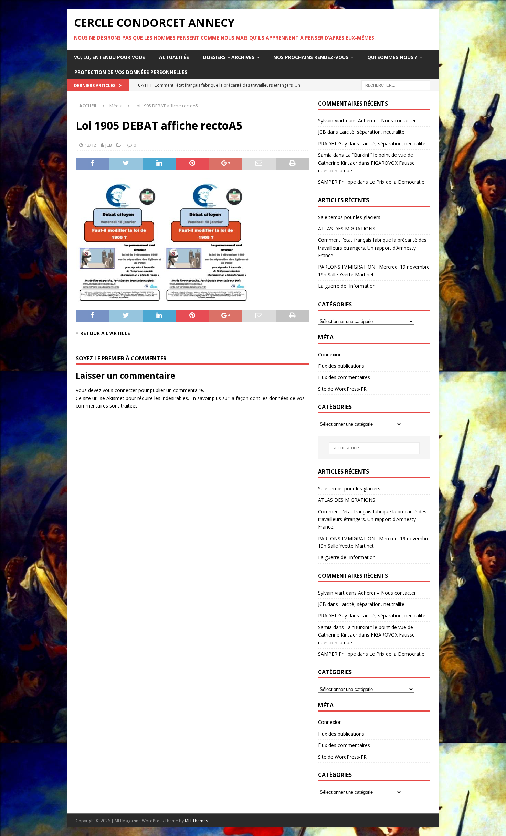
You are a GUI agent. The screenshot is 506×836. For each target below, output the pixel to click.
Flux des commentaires (344, 377)
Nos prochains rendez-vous (310, 57)
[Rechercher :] (395, 85)
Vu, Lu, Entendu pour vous (109, 57)
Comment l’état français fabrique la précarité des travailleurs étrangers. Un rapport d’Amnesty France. (372, 248)
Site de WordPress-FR (342, 389)
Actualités (174, 57)
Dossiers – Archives (228, 57)
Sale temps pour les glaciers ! (350, 217)
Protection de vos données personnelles (130, 72)
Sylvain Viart (331, 120)
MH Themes (196, 821)
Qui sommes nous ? (392, 57)
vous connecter (120, 390)
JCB (108, 145)
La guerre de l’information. (347, 286)
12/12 (90, 145)
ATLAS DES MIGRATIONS (346, 228)
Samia (325, 155)
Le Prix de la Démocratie (396, 181)
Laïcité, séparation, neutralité (371, 132)
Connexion (330, 354)
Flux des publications (341, 365)
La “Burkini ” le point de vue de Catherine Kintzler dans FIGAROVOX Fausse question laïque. (366, 163)
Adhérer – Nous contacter (387, 120)
